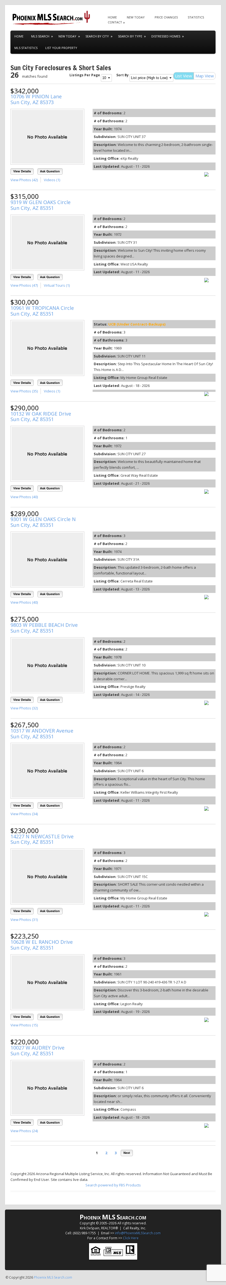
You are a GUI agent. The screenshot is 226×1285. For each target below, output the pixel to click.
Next (126, 1153)
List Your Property (61, 48)
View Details (22, 171)
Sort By (122, 75)
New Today (136, 17)
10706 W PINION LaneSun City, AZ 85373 (36, 99)
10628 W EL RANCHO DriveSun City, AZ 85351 (41, 945)
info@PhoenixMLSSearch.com (138, 1233)
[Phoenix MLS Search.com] (51, 18)
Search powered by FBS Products (113, 1185)
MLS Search (40, 36)
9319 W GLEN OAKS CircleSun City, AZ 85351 (40, 205)
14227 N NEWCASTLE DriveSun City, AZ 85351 (42, 839)
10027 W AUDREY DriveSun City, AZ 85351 (37, 1050)
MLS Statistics (25, 48)
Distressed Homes (165, 36)
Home (112, 17)
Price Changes (166, 17)
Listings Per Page (84, 75)
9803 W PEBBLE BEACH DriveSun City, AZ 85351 (44, 628)
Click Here (131, 1238)
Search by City (97, 36)
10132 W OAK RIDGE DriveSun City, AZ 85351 (40, 416)
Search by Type (130, 36)
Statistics (196, 17)
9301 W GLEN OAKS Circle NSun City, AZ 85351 (43, 522)
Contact (115, 22)
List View (183, 75)
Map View (204, 75)
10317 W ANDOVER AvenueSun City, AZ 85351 (41, 733)
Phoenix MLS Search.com (53, 1277)
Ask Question (50, 171)
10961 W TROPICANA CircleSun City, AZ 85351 (42, 311)
